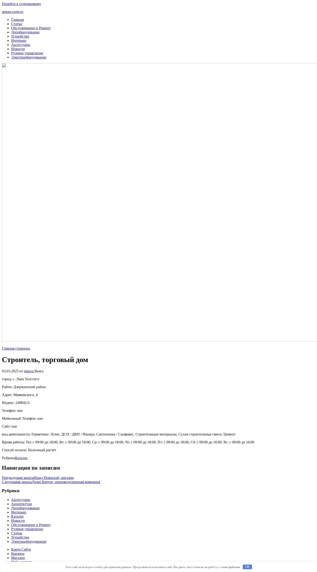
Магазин (18, 558)
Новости (18, 49)
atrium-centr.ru (12, 12)
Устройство (20, 36)
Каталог (21, 458)
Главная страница (16, 348)
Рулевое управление (27, 53)
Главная (17, 20)
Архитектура (21, 504)
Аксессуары (20, 45)
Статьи (16, 24)
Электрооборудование (28, 57)
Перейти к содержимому (21, 4)
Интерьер (18, 40)
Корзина (17, 554)
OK (247, 567)
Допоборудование (25, 32)
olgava (29, 371)
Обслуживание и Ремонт (31, 28)
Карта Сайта (21, 549)
